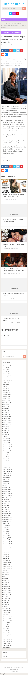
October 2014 (7, 497)
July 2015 (6, 479)
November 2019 (7, 380)
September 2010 (7, 596)
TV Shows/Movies (16, 23)
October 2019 (7, 382)
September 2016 (7, 451)
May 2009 (6, 629)
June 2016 (6, 457)
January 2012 (6, 564)
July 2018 (6, 406)
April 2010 (6, 606)
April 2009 (6, 631)
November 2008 (7, 641)
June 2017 (6, 432)
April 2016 (6, 461)
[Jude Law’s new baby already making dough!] (14, 235)
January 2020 (6, 378)
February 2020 (7, 376)
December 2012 (7, 542)
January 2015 (6, 491)
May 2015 (6, 483)
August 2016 (6, 453)
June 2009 (6, 627)
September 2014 (7, 499)
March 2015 (6, 487)
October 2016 (7, 449)
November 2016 (7, 447)
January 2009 (6, 637)
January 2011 (6, 588)
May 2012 (6, 556)
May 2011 (6, 580)
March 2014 (6, 511)
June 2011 (6, 578)
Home (2, 23)
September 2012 (7, 548)
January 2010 (6, 612)
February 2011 (7, 586)
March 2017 (6, 438)
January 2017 (6, 443)
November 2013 (7, 519)
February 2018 (7, 416)
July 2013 (6, 527)
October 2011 (7, 570)
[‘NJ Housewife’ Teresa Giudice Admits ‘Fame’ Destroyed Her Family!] (14, 260)
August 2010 (6, 598)
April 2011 (6, 582)
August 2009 (6, 623)
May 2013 (6, 532)
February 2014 (7, 513)
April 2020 (6, 372)
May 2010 (6, 604)
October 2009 (7, 619)
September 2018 (7, 404)
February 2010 (7, 610)
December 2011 (7, 566)
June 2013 (6, 530)
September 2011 (7, 572)
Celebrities (7, 23)
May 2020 (6, 370)
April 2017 (6, 436)
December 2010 (7, 590)
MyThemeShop (14, 669)
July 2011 (6, 576)
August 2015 (6, 477)
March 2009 (6, 633)
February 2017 (7, 440)
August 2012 (6, 550)
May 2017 (6, 434)
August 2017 (6, 428)
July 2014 (6, 503)
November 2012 (7, 544)
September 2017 (7, 426)
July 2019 (6, 386)
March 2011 (6, 584)
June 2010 (6, 602)
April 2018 (6, 412)
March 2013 (6, 536)
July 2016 (6, 455)
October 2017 (7, 424)
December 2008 (7, 639)
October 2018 (7, 402)
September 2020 (7, 366)
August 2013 (6, 525)
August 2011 (6, 574)
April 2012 (6, 558)
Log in (5, 656)
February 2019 (7, 394)
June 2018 (6, 408)
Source (3, 157)
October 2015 (7, 473)
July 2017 (6, 430)
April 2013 (6, 534)
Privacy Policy (14, 671)
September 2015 (7, 475)
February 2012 (7, 562)
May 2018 (6, 410)
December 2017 (7, 420)
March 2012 (6, 560)
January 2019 (6, 396)
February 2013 (7, 538)
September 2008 (7, 645)
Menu (3, 19)
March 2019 (6, 392)
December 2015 (7, 469)
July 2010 (6, 600)
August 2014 (6, 501)
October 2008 (7, 643)
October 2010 (7, 594)
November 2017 (7, 422)
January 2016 (6, 467)
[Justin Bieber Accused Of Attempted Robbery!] (14, 285)
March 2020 (6, 374)
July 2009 (6, 625)
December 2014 (7, 493)
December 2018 (7, 398)
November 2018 (7, 400)
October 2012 (7, 546)
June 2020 (6, 368)
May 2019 (6, 388)
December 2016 (7, 445)
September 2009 (7, 621)
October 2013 (7, 521)
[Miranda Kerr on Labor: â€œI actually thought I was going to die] (14, 186)
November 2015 (7, 471)
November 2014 (7, 495)
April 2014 (6, 509)
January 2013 (6, 540)
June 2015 (6, 481)
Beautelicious (14, 4)
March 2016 (6, 463)
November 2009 (7, 617)
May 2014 (6, 507)
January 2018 (6, 418)
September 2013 (7, 523)
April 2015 (6, 485)
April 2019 (6, 390)
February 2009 (7, 635)
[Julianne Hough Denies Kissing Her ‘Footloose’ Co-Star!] (14, 210)
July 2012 (6, 552)
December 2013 (7, 517)
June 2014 (6, 505)
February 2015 (7, 489)
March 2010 (6, 608)
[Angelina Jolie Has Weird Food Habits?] (14, 309)
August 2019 (6, 384)
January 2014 (6, 515)
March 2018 (6, 414)
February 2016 (7, 465)
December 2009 (7, 614)
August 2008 (6, 647)
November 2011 (7, 568)
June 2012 (6, 554)
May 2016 (6, 459)
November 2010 (7, 592)
